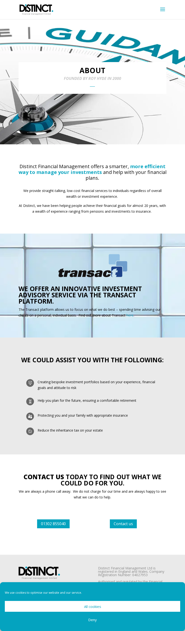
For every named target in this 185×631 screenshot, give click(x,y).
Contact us (123, 523)
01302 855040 (53, 523)
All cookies (92, 606)
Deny (92, 619)
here (129, 315)
